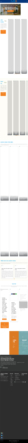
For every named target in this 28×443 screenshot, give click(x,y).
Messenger (2, 438)
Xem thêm (4, 318)
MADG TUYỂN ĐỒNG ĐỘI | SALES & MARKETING (23, 295)
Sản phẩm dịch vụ (12, 378)
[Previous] (2, 271)
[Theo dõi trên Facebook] (12, 293)
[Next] (26, 271)
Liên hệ (12, 384)
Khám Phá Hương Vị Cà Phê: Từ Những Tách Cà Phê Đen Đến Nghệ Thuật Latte (23, 305)
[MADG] (14, 1)
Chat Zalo (2, 436)
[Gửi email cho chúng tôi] (14, 293)
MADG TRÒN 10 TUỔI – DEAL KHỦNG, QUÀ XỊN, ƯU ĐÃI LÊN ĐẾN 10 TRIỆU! (13, 307)
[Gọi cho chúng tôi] (16, 293)
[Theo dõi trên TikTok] (13, 293)
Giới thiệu (12, 376)
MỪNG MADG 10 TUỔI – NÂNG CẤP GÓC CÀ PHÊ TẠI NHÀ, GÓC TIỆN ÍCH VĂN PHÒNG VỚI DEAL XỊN (4, 304)
